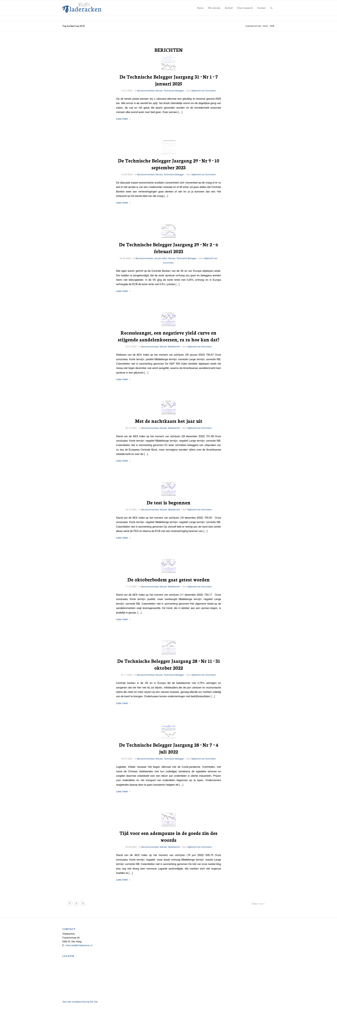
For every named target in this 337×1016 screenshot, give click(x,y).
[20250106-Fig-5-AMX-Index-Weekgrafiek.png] (168, 63)
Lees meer (122, 118)
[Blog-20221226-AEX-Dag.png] (168, 408)
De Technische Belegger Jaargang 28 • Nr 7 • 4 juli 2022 (168, 748)
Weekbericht (174, 346)
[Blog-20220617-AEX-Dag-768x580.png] (168, 820)
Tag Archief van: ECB (73, 26)
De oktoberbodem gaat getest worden (168, 579)
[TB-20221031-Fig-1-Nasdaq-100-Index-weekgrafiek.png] (168, 648)
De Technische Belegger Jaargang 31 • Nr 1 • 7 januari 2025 (168, 80)
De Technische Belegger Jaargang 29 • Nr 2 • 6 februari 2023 (168, 247)
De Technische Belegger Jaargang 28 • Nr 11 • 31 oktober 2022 (168, 664)
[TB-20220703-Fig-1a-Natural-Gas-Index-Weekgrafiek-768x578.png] (168, 731)
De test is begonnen (168, 502)
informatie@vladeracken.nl (78, 945)
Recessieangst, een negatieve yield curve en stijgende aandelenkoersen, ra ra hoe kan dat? (168, 336)
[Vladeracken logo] (81, 7)
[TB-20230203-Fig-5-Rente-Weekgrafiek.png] (168, 231)
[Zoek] (271, 8)
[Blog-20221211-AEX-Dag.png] (168, 566)
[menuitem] (200, 8)
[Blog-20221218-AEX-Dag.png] (168, 489)
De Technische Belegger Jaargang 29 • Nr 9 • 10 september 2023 (168, 164)
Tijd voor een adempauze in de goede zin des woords (168, 836)
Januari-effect (160, 258)
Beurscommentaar (145, 90)
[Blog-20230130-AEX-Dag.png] (168, 319)
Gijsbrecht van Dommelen (203, 90)
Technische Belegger (174, 90)
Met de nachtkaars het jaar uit (168, 420)
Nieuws (159, 90)
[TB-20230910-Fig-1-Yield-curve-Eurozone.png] (168, 147)
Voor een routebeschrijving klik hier (80, 1001)
